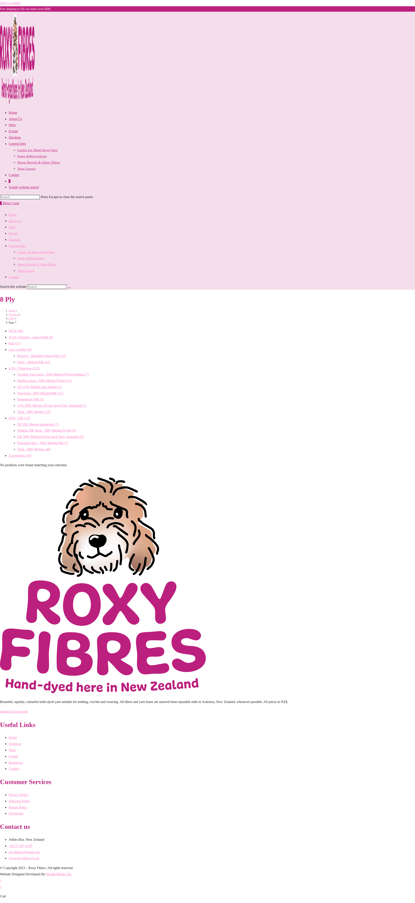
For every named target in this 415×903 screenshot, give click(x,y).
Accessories (20, 455)
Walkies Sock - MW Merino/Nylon (44, 381)
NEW (16, 331)
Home (13, 214)
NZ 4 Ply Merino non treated (39, 387)
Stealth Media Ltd (58, 874)
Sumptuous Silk (30, 399)
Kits (15, 343)
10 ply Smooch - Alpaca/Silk (31, 337)
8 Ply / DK (19, 418)
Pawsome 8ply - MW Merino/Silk (42, 443)
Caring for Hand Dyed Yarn (35, 252)
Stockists (15, 239)
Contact (14, 277)
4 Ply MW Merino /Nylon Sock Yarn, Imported (51, 405)
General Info (17, 246)
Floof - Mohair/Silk (33, 362)
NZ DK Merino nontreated (38, 424)
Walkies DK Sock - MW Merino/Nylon (46, 430)
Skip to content (10, 3)
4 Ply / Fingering (24, 368)
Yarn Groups (25, 270)
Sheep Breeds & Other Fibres (37, 264)
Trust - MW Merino (34, 412)
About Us (15, 221)
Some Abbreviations (31, 258)
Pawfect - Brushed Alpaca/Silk (41, 356)
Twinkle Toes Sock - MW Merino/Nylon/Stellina (53, 374)
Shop (12, 227)
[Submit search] (69, 287)
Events (13, 233)
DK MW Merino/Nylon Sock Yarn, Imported (50, 437)
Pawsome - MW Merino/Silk (40, 393)
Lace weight (20, 349)
